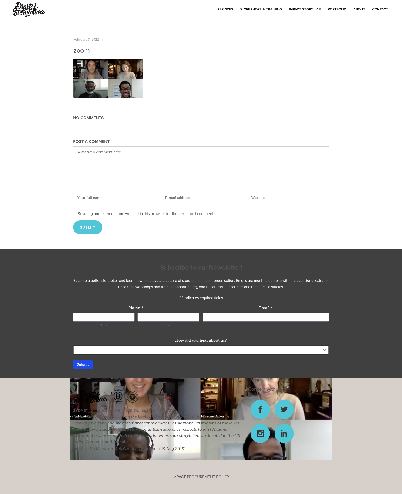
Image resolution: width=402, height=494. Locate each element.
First (103, 325)
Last (168, 325)
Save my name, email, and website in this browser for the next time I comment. (146, 213)
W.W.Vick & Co (131, 448)
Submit (83, 364)
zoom (81, 50)
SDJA (95, 448)
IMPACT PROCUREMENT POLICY (201, 476)
